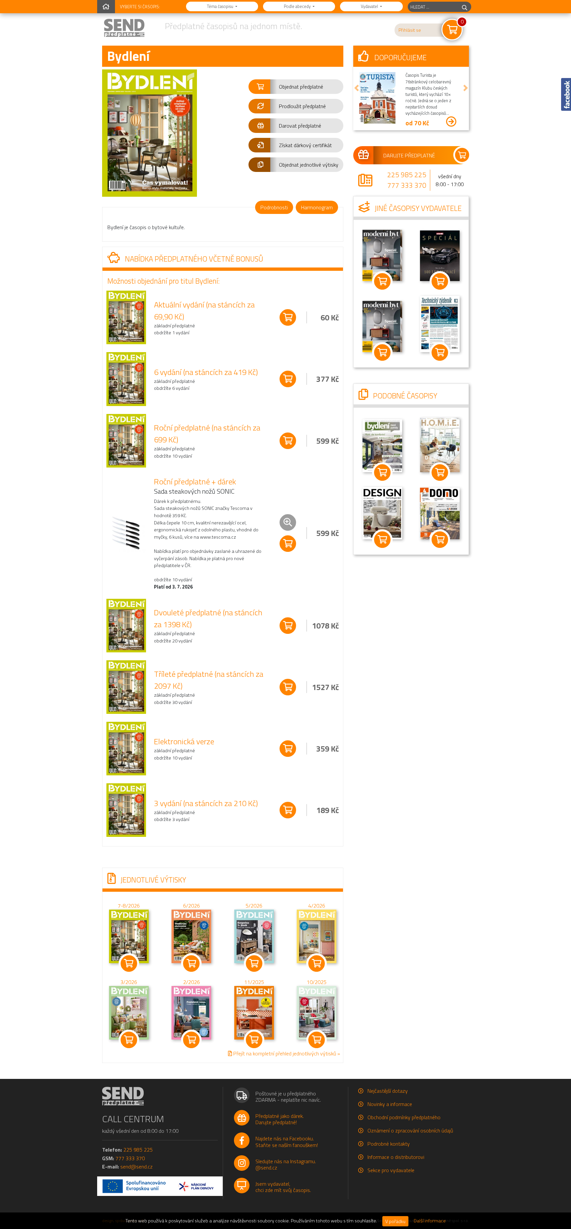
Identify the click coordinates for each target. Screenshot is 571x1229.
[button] (295, 86)
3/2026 (128, 982)
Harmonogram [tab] (317, 207)
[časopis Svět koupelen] (382, 326)
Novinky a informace (389, 1104)
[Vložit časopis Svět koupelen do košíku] (382, 352)
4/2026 (316, 905)
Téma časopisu (220, 6)
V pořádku (395, 1221)
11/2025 (254, 982)
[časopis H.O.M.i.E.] (440, 444)
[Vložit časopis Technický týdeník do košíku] (440, 352)
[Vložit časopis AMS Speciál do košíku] (440, 281)
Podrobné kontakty (388, 1144)
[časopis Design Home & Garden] (382, 512)
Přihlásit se (410, 30)
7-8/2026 (129, 905)
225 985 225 (406, 174)
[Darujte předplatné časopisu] (411, 155)
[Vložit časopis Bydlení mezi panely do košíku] (382, 472)
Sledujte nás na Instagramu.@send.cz (285, 1164)
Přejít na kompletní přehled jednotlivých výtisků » (286, 1053)
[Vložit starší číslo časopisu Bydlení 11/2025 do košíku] (254, 1012)
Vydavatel (370, 6)
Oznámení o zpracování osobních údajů (410, 1130)
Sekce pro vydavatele (390, 1170)
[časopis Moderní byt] (382, 255)
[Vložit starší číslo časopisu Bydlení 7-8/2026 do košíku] (129, 935)
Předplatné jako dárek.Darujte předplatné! (279, 1119)
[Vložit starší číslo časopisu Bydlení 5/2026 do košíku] (254, 935)
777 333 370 (406, 185)
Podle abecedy (298, 6)
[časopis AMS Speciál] (440, 255)
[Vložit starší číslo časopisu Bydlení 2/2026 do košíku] (191, 1012)
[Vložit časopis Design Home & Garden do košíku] (382, 539)
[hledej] (464, 7)
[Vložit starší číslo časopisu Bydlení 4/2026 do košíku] (316, 935)
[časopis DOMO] (440, 513)
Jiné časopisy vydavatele (417, 208)
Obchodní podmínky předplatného (403, 1117)
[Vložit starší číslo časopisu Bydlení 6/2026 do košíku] (191, 935)
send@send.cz (136, 1166)
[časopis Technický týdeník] (440, 323)
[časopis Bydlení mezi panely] (382, 445)
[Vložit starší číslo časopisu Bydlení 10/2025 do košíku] (316, 1012)
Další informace (430, 1220)
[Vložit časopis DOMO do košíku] (440, 539)
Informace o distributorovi (395, 1157)
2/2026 (191, 982)
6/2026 (191, 905)
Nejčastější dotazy (387, 1091)
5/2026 (254, 905)
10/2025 (316, 982)
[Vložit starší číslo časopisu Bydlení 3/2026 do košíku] (129, 1012)
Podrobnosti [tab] (274, 207)
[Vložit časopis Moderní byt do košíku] (382, 281)
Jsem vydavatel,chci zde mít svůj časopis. (283, 1187)
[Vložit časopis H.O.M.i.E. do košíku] (440, 472)
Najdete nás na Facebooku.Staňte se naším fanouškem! (286, 1141)
